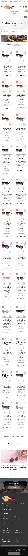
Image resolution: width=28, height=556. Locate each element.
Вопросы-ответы (6, 530)
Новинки (16, 516)
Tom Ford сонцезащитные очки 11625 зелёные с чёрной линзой (21, 129)
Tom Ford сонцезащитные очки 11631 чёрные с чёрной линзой (7, 193)
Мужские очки (17, 518)
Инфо (25, 1)
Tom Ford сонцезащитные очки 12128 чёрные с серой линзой (21, 385)
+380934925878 (14, 11)
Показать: (9, 47)
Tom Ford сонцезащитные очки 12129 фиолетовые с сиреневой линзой (7, 257)
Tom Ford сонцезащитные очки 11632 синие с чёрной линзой (21, 193)
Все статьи (13, 448)
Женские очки (7, 31)
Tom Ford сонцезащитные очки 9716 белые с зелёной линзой (21, 417)
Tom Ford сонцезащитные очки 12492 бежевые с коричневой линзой (7, 289)
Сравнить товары (6, 541)
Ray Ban (3, 516)
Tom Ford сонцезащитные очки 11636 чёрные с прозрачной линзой (7, 386)
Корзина (16, 541)
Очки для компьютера (7, 522)
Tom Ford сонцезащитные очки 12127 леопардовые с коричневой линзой (21, 225)
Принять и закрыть (14, 553)
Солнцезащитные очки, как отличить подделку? (14, 468)
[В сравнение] (11, 54)
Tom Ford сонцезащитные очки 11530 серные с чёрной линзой (21, 288)
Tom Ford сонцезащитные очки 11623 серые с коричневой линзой (21, 96)
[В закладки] (11, 52)
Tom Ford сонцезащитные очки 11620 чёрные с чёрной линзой (7, 65)
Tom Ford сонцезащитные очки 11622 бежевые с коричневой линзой (7, 97)
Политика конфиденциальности (14, 550)
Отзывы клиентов (6, 532)
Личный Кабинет (5, 539)
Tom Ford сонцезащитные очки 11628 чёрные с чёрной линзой (21, 160)
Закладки (16, 539)
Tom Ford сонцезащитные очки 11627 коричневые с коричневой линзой (7, 162)
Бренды (13, 31)
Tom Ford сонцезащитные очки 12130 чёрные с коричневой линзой (21, 257)
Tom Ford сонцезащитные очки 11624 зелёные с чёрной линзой (7, 129)
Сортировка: (9, 44)
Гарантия (16, 530)
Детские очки (17, 520)
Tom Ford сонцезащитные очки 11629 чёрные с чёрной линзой (21, 321)
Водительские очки (6, 520)
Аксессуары (16, 522)
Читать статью (14, 472)
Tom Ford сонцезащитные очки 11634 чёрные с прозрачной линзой (7, 353)
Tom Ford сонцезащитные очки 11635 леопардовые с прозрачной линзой (21, 354)
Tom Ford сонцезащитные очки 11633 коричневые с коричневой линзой (7, 225)
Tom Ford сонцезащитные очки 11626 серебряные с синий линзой (7, 322)
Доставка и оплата (18, 532)
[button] (26, 7)
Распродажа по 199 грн (7, 524)
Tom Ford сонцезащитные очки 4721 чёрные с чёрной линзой (7, 417)
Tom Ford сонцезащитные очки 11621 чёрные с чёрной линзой (21, 65)
